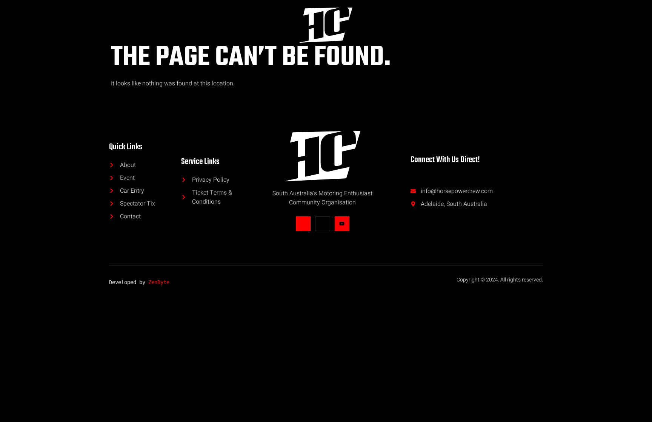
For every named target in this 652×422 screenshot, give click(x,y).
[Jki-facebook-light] (303, 223)
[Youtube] (342, 223)
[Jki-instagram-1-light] (322, 223)
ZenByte (158, 282)
